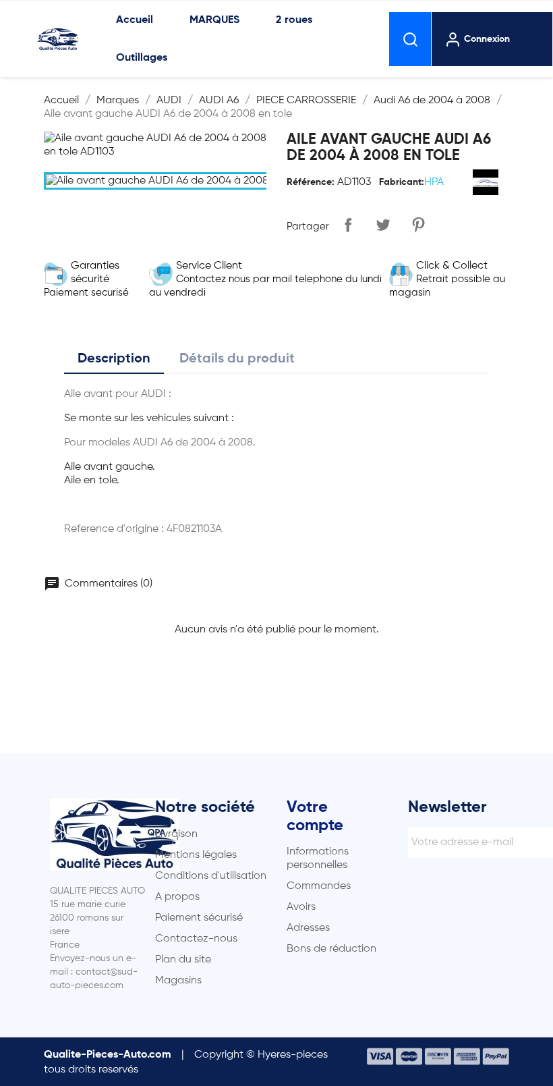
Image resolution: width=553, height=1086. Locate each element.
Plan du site (183, 959)
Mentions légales (196, 855)
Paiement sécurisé (199, 918)
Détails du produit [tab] (237, 359)
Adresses (308, 928)
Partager (347, 224)
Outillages (141, 58)
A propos (177, 897)
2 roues (294, 20)
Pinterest (418, 224)
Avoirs (301, 907)
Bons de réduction (331, 949)
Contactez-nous (196, 938)
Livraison (176, 834)
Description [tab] (114, 359)
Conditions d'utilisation (210, 876)
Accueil (134, 20)
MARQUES (214, 20)
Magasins (178, 980)
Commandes (319, 886)
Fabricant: (401, 182)
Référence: (310, 182)
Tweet (383, 224)
